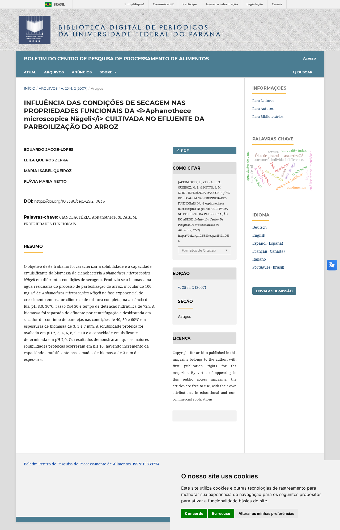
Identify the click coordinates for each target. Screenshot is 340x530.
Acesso (309, 58)
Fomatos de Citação (199, 250)
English (258, 235)
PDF (184, 150)
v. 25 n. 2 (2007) (74, 88)
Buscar (304, 72)
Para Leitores (263, 100)
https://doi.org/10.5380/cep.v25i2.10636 (69, 201)
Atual (30, 72)
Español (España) (267, 243)
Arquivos (54, 72)
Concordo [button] (194, 513)
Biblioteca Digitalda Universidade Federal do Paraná (140, 31)
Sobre (106, 72)
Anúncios (82, 72)
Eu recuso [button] (221, 513)
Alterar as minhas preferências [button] (266, 513)
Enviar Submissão (274, 291)
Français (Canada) (268, 251)
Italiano (259, 259)
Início (29, 88)
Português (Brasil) (268, 267)
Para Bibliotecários (267, 116)
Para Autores (263, 108)
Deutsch (259, 227)
